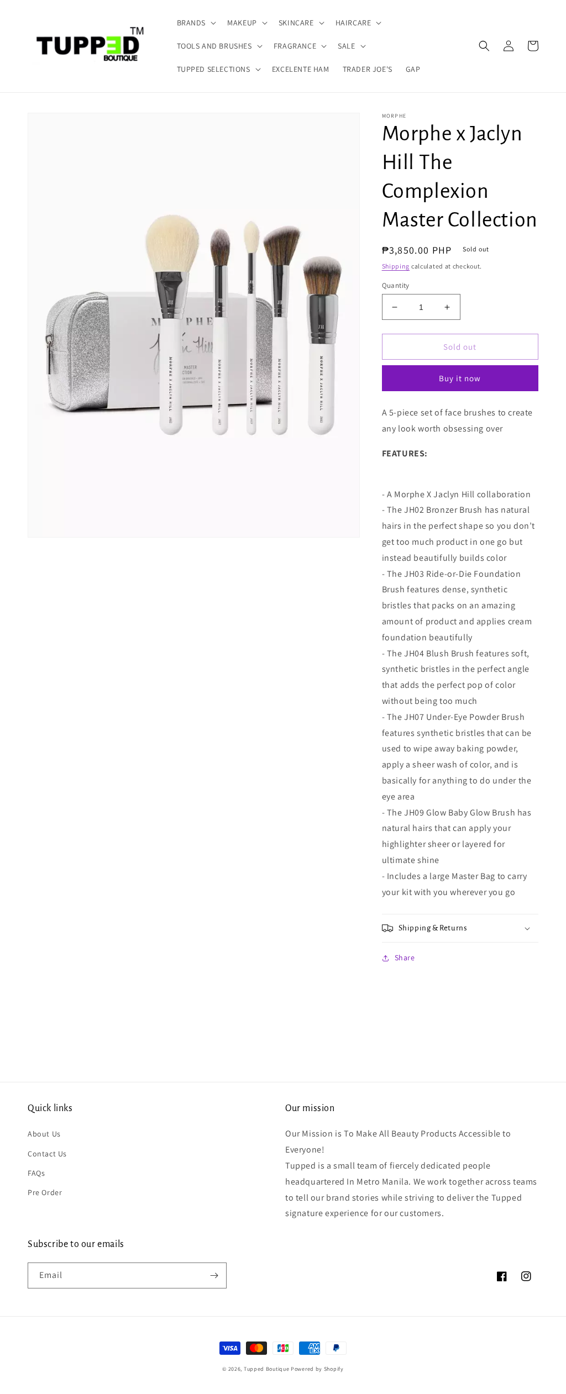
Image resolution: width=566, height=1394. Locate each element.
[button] (195, 22)
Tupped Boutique (267, 1368)
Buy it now (460, 378)
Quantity (396, 285)
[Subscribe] (214, 1275)
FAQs (36, 1173)
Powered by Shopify (317, 1368)
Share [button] (405, 957)
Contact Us (47, 1154)
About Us (44, 1134)
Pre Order (45, 1192)
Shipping (396, 266)
